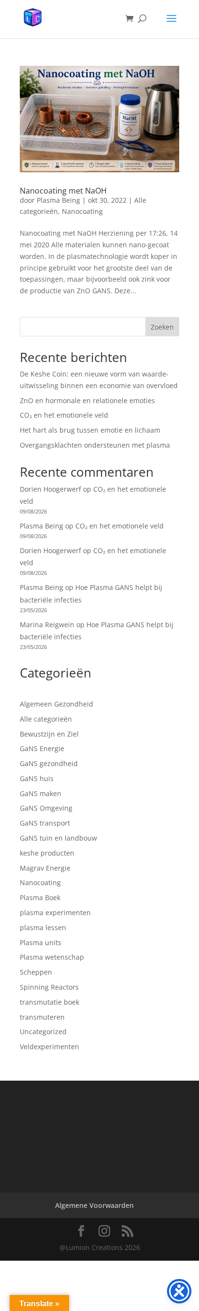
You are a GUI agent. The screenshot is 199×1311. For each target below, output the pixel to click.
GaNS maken (40, 793)
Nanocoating (82, 211)
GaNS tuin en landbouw (58, 838)
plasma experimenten (55, 912)
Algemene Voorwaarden (94, 1205)
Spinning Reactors (49, 987)
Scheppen (36, 972)
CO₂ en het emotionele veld (64, 415)
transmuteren (42, 1017)
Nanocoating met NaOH (63, 190)
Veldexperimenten (49, 1046)
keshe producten (47, 853)
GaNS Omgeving (46, 808)
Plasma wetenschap (52, 957)
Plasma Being (58, 200)
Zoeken (162, 327)
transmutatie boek (49, 1002)
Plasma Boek (40, 897)
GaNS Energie (42, 748)
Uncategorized (43, 1031)
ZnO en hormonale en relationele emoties (87, 400)
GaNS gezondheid (49, 763)
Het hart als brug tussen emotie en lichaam (90, 430)
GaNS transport (45, 823)
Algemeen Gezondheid (56, 703)
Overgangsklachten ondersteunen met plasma (95, 445)
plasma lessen (43, 927)
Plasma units (40, 942)
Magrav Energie (45, 868)
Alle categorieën (46, 718)
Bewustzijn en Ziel (49, 733)
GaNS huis (37, 778)
